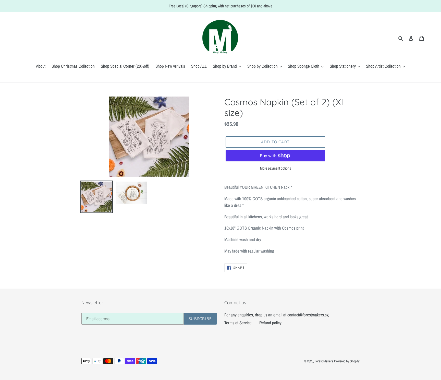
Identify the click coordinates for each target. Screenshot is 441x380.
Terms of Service (238, 323)
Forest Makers (324, 361)
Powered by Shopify (347, 361)
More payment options (275, 168)
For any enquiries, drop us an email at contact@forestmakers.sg (276, 315)
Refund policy (270, 323)
